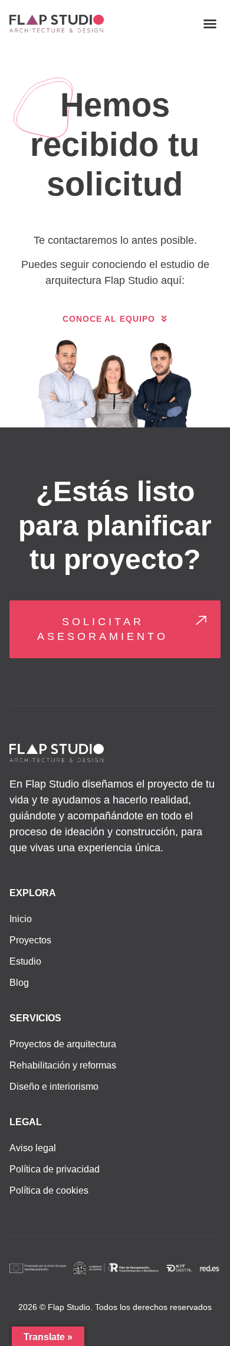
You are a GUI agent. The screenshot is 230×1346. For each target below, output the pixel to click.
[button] (210, 23)
